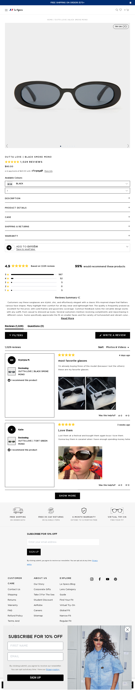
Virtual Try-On (67, 605)
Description (12, 198)
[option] (67, 85)
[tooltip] (79, 298)
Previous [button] (7, 146)
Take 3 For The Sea (44, 595)
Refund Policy (15, 616)
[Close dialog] (127, 630)
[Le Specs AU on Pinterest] (115, 579)
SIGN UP (34, 552)
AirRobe (38, 605)
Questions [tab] (35, 327)
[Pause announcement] (130, 3)
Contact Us (14, 589)
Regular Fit (65, 621)
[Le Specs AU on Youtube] (107, 579)
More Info (48, 171)
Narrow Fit (65, 616)
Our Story (39, 584)
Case (8, 217)
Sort (101, 347)
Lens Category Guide (68, 592)
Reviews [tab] (14, 327)
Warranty (11, 236)
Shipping (12, 595)
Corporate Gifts (42, 589)
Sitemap (38, 616)
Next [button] (128, 146)
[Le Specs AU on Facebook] (99, 579)
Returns (12, 600)
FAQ (10, 611)
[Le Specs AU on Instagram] (92, 579)
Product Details (16, 208)
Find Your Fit (66, 600)
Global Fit (65, 611)
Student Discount (43, 600)
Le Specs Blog (67, 584)
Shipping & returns (17, 227)
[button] (117, 10)
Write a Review (116, 336)
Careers (38, 611)
